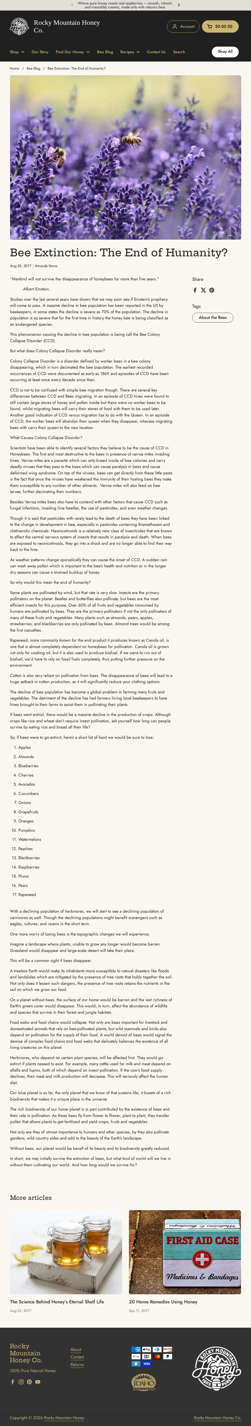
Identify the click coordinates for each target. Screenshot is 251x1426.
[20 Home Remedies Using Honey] (185, 1252)
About (76, 1349)
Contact (77, 1357)
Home (14, 68)
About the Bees (213, 317)
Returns (77, 1364)
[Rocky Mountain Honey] (56, 26)
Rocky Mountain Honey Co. (217, 1418)
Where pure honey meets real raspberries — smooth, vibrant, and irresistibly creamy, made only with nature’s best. (125, 5)
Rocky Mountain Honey (64, 1418)
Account (187, 26)
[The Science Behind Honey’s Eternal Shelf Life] (66, 1252)
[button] (220, 26)
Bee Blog (33, 68)
